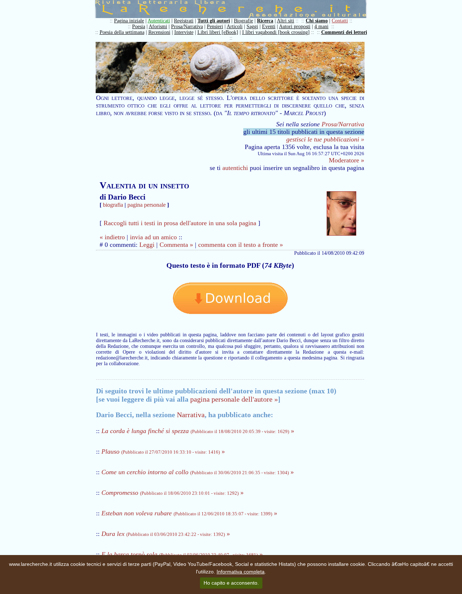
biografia (113, 205)
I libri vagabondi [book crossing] (276, 32)
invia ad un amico (153, 237)
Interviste (183, 32)
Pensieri (215, 26)
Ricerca (265, 20)
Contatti (340, 20)
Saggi (252, 26)
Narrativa (191, 415)
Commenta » (176, 244)
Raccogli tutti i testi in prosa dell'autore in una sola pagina (180, 223)
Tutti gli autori (213, 20)
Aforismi (158, 26)
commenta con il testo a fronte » (240, 244)
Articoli (235, 26)
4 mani (321, 26)
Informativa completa (241, 572)
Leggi (146, 244)
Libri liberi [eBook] (217, 32)
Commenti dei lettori (344, 32)
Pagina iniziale (129, 20)
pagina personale (146, 205)
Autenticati (159, 20)
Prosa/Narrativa (187, 26)
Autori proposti (294, 26)
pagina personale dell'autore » (234, 399)
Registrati (183, 20)
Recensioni (159, 32)
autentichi (235, 167)
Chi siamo (317, 20)
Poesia (138, 26)
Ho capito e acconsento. (231, 583)
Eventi (268, 26)
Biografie (243, 20)
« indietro (112, 237)
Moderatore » (346, 160)
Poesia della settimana (122, 32)
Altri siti (285, 20)
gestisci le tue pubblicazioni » (325, 139)
